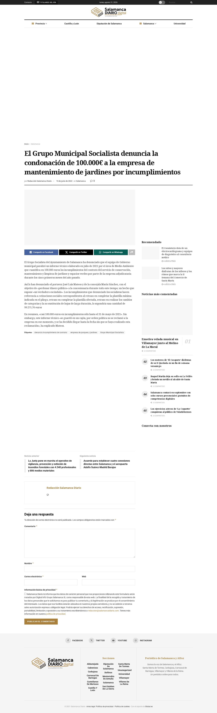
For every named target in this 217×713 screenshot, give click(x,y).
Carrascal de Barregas (93, 676)
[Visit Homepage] (108, 12)
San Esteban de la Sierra (108, 687)
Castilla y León (71, 23)
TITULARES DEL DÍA (48, 2)
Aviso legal (91, 706)
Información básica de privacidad (40, 589)
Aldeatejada (92, 664)
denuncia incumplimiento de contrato (51, 332)
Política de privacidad (104, 706)
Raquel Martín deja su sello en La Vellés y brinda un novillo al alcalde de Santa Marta (171, 379)
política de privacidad (55, 614)
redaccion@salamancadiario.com (103, 610)
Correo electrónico (34, 576)
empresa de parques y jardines (84, 332)
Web (84, 576)
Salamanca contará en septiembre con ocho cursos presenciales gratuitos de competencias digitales (171, 395)
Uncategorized (125, 670)
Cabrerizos (93, 668)
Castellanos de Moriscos (92, 683)
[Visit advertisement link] (108, 88)
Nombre (29, 563)
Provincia (40, 23)
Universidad (179, 23)
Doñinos (108, 672)
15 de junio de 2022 (64, 181)
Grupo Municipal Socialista (112, 332)
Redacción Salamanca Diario (39, 181)
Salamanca (148, 23)
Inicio (26, 144)
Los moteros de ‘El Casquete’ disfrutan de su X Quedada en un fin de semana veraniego (171, 363)
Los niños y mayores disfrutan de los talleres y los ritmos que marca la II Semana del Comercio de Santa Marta (177, 274)
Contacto (28, 2)
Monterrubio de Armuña (108, 677)
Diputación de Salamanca (109, 23)
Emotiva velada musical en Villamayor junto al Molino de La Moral (160, 343)
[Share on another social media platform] (132, 252)
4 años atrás (169, 261)
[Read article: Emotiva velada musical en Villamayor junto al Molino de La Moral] (167, 317)
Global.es (149, 706)
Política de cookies (122, 706)
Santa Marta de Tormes (124, 665)
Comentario (30, 526)
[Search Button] (191, 2)
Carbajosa (93, 671)
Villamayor (124, 678)
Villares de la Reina (124, 683)
